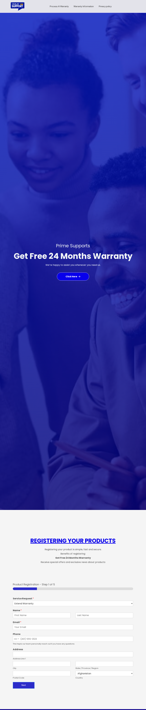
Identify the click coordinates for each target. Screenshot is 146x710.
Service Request (23, 598)
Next (24, 685)
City (14, 668)
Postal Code (18, 678)
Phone (16, 634)
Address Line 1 (19, 659)
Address (18, 649)
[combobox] (16, 638)
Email (17, 622)
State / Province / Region (86, 668)
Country (79, 678)
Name (17, 610)
